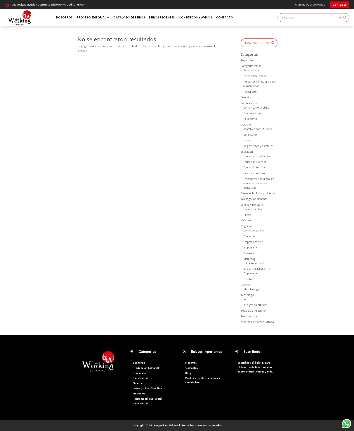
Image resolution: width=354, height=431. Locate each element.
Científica (246, 97)
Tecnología (247, 295)
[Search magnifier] (345, 17)
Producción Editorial (255, 76)
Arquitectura (248, 60)
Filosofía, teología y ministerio (259, 193)
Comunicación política (256, 107)
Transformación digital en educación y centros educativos (258, 183)
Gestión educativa (254, 173)
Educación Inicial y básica (258, 156)
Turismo (248, 279)
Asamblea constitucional (258, 129)
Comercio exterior (254, 230)
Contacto (339, 5)
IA (244, 299)
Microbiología (251, 289)
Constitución (250, 134)
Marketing (249, 259)
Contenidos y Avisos (195, 17)
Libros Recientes (162, 17)
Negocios (246, 226)
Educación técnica (254, 167)
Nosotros (64, 17)
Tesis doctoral (249, 316)
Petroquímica (251, 70)
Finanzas (248, 253)
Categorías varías (251, 66)
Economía (249, 236)
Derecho (246, 124)
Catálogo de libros (129, 17)
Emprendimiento (253, 242)
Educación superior (254, 162)
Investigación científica (254, 199)
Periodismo (250, 119)
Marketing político (257, 263)
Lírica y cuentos (252, 209)
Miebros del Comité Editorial (257, 322)
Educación (247, 151)
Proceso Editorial (91, 17)
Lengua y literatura (252, 204)
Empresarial (250, 247)
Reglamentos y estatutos (258, 146)
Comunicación (249, 103)
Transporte (250, 91)
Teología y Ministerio (253, 310)
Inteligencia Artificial (255, 305)
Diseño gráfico (252, 113)
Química (245, 284)
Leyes (246, 140)
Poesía (247, 215)
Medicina (246, 220)
